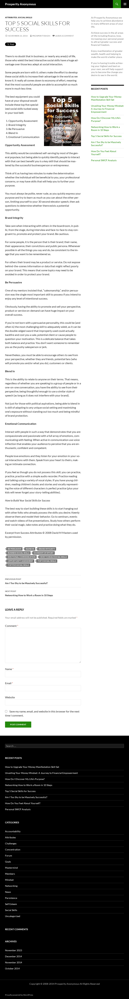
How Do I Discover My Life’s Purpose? (25, 779)
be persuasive (14, 549)
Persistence (11, 898)
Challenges (10, 843)
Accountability (12, 831)
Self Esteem (11, 904)
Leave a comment (64, 35)
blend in (30, 549)
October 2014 (12, 968)
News (8, 891)
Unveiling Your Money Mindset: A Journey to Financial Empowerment (107, 108)
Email (9, 683)
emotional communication (21, 557)
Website (10, 697)
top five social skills (18, 565)
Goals (8, 861)
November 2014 (13, 962)
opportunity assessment (20, 561)
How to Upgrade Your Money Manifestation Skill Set (106, 98)
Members (10, 873)
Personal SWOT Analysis (104, 160)
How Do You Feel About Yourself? (22, 803)
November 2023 (13, 950)
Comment (11, 625)
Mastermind (11, 867)
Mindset (9, 879)
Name (9, 669)
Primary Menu (125, 4)
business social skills (18, 553)
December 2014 (13, 956)
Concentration (12, 849)
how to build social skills (53, 557)
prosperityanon (41, 35)
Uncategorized (12, 916)
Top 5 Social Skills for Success (106, 136)
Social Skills (25, 17)
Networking (11, 885)
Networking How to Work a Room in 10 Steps (29, 593)
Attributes (11, 17)
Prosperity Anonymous (20, 4)
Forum (8, 855)
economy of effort (44, 553)
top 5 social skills (47, 561)
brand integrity (47, 549)
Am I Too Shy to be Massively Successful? (26, 581)
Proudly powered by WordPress (19, 995)
